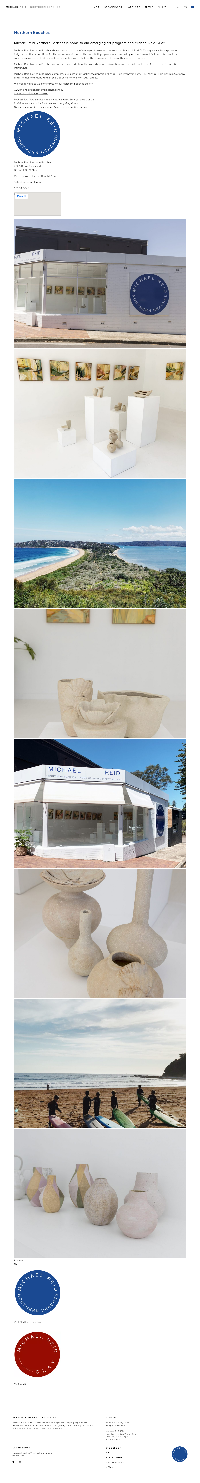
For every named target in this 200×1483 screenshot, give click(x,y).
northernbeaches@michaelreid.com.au (32, 1453)
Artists (134, 7)
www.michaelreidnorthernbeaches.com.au (38, 89)
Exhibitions (114, 1457)
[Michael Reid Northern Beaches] (34, 7)
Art (97, 7)
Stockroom (114, 7)
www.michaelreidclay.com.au (31, 93)
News (149, 7)
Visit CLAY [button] (20, 1383)
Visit (162, 7)
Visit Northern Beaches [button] (27, 1322)
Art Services (115, 1462)
